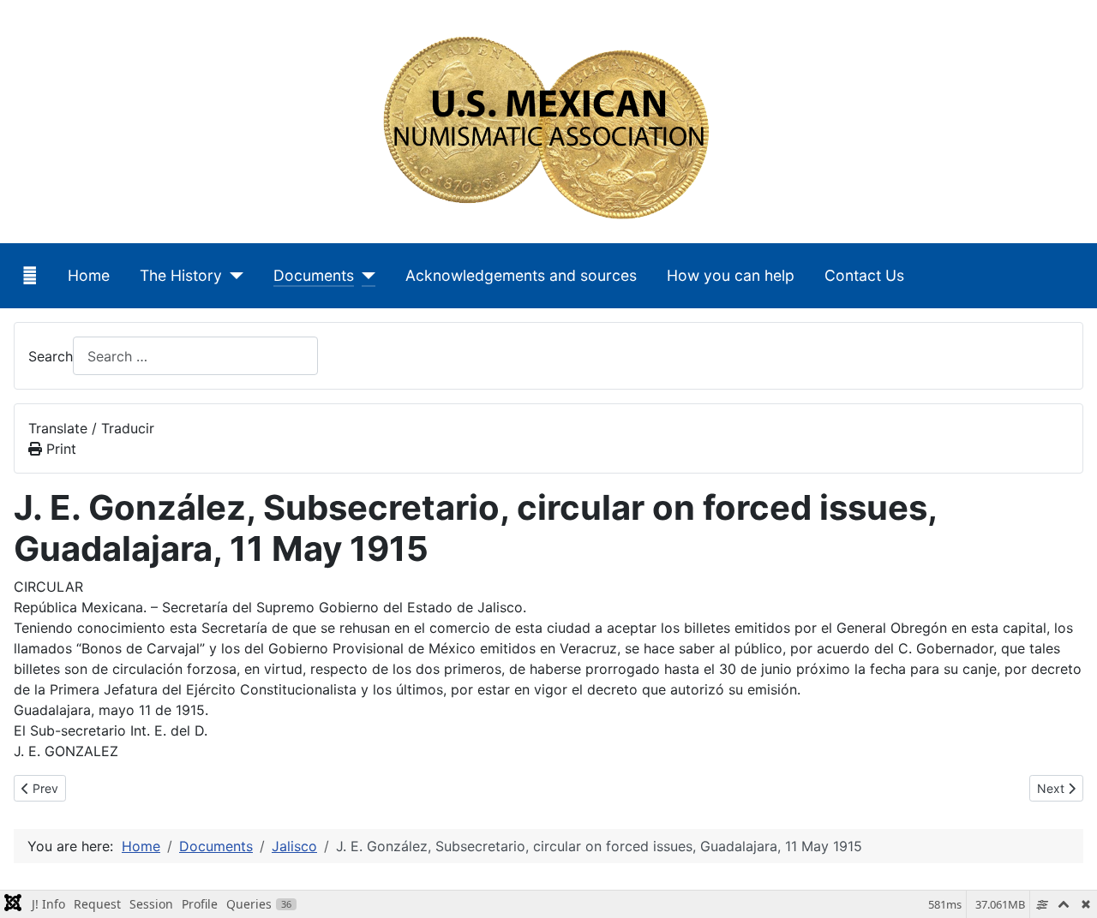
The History (181, 275)
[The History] (232, 276)
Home (89, 275)
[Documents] (364, 276)
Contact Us (864, 275)
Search (50, 356)
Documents (313, 275)
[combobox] (195, 356)
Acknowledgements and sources (521, 275)
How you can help (730, 275)
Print (59, 448)
